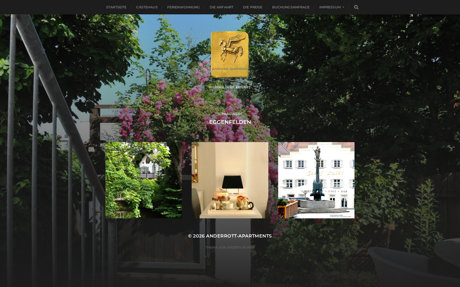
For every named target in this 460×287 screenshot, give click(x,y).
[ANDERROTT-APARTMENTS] (230, 54)
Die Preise (252, 7)
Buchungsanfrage (291, 7)
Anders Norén (241, 247)
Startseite (116, 7)
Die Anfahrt (222, 7)
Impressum (330, 7)
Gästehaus (146, 7)
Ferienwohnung (183, 7)
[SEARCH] (356, 7)
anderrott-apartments (239, 236)
